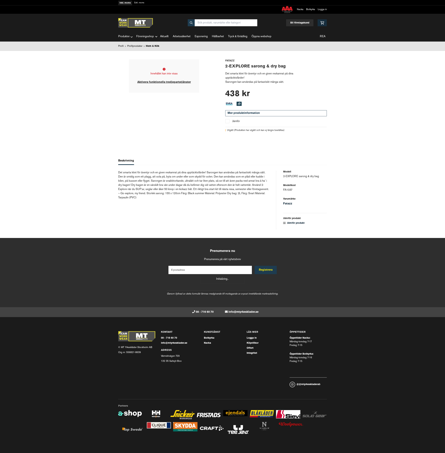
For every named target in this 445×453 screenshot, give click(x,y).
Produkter (124, 36)
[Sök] (191, 22)
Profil (121, 46)
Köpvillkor (252, 343)
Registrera (266, 270)
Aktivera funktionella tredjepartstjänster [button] (164, 82)
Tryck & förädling (237, 36)
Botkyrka (310, 9)
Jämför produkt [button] (295, 223)
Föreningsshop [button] (145, 36)
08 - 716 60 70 (205, 312)
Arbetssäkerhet (182, 36)
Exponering (201, 36)
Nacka (300, 9)
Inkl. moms (125, 3)
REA (322, 36)
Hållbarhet (218, 36)
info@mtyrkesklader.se (243, 312)
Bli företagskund (299, 23)
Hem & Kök (152, 46)
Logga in (322, 9)
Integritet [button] (252, 353)
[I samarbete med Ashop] (130, 416)
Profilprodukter (134, 46)
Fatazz (287, 204)
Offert (250, 348)
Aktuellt (164, 36)
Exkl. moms (139, 3)
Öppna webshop (261, 36)
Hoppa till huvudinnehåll (221, 4)
